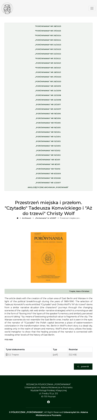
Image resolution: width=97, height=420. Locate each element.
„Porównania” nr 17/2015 (48, 123)
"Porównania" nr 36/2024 (48, 35)
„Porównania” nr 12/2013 (48, 146)
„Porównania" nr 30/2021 (48, 63)
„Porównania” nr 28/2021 (48, 72)
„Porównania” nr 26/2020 (48, 81)
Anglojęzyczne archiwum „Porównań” (48, 187)
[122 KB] (73, 354)
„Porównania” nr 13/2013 (48, 141)
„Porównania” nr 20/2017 (48, 109)
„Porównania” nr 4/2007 (48, 183)
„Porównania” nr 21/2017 (48, 104)
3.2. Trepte (13, 354)
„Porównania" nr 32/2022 (48, 54)
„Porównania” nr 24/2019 (48, 91)
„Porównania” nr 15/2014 (48, 132)
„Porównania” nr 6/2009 (48, 174)
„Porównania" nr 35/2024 (48, 40)
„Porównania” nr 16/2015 (47, 127)
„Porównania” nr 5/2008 (47, 178)
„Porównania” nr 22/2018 (48, 100)
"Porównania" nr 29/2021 (48, 68)
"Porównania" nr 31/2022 (48, 58)
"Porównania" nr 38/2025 (48, 26)
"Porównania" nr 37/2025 (48, 31)
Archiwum (26, 218)
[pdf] (55, 354)
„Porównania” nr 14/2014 (48, 137)
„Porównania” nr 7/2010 (48, 169)
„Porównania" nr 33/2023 (48, 49)
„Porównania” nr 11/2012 (48, 150)
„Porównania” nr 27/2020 (48, 77)
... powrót (84, 366)
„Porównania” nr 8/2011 (48, 164)
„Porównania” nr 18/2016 (48, 118)
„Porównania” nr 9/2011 (48, 160)
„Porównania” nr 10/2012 (48, 155)
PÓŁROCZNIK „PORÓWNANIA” (27, 412)
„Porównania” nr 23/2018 (48, 95)
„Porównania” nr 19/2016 (48, 114)
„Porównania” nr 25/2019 (48, 86)
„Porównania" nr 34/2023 (48, 45)
